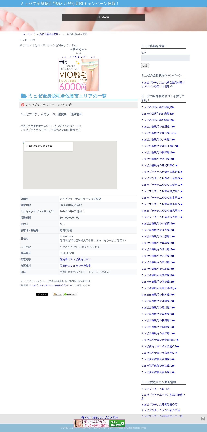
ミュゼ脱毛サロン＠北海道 (158, 339)
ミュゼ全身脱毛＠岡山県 (157, 249)
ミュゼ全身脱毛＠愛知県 (157, 275)
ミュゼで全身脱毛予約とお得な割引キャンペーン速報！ (69, 3)
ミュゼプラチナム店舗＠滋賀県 (160, 191)
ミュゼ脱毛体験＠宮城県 (157, 359)
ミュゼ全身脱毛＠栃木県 (157, 294)
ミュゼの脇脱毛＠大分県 (157, 139)
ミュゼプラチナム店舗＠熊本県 (160, 197)
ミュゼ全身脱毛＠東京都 (157, 288)
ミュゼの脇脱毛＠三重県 (157, 126)
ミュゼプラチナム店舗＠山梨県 (160, 184)
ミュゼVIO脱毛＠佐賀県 (156, 107)
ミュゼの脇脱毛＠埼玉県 (157, 133)
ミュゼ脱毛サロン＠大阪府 (159, 346)
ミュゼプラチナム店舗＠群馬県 (160, 210)
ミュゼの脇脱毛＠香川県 (157, 159)
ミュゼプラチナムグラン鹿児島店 (160, 410)
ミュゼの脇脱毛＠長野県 (157, 152)
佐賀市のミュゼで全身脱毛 (75, 265)
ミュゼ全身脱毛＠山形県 (157, 236)
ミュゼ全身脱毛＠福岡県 (157, 314)
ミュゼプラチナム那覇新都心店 (159, 404)
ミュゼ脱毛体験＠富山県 (157, 365)
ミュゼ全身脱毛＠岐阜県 (157, 243)
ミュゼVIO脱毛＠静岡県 (156, 120)
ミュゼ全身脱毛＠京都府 (157, 223)
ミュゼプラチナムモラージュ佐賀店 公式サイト (50, 285)
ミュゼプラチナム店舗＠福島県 (160, 204)
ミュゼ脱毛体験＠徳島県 (157, 372)
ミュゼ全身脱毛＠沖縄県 (157, 301)
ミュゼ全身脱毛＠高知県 (157, 333)
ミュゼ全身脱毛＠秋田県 (157, 320)
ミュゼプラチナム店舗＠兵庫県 (160, 171)
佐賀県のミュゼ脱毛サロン (75, 259)
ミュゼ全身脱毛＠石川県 (157, 307)
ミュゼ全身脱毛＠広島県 (157, 268)
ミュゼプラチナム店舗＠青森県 (160, 217)
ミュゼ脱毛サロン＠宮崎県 (158, 352)
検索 (145, 65)
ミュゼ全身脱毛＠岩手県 (157, 255)
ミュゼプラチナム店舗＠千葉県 (160, 178)
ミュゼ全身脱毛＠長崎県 (157, 327)
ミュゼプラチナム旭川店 (155, 389)
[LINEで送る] (70, 294)
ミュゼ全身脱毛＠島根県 (157, 262)
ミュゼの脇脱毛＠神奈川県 (159, 146)
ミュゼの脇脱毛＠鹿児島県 (158, 165)
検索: (144, 52)
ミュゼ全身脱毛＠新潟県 (157, 281)
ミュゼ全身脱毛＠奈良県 (157, 230)
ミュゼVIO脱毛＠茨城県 (156, 113)
